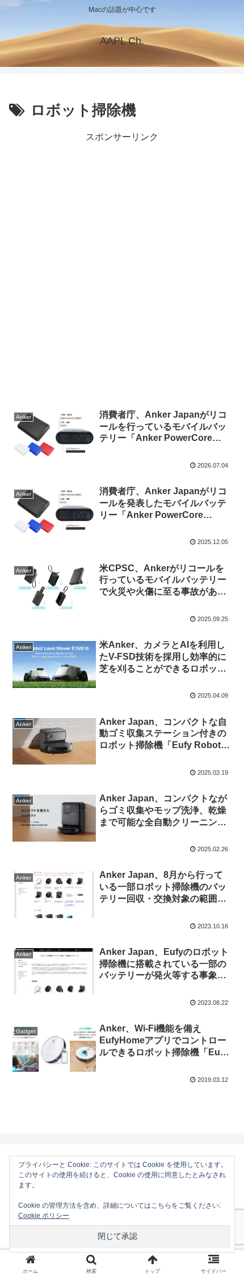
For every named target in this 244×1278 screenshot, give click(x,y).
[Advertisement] (122, 267)
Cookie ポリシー (43, 1216)
